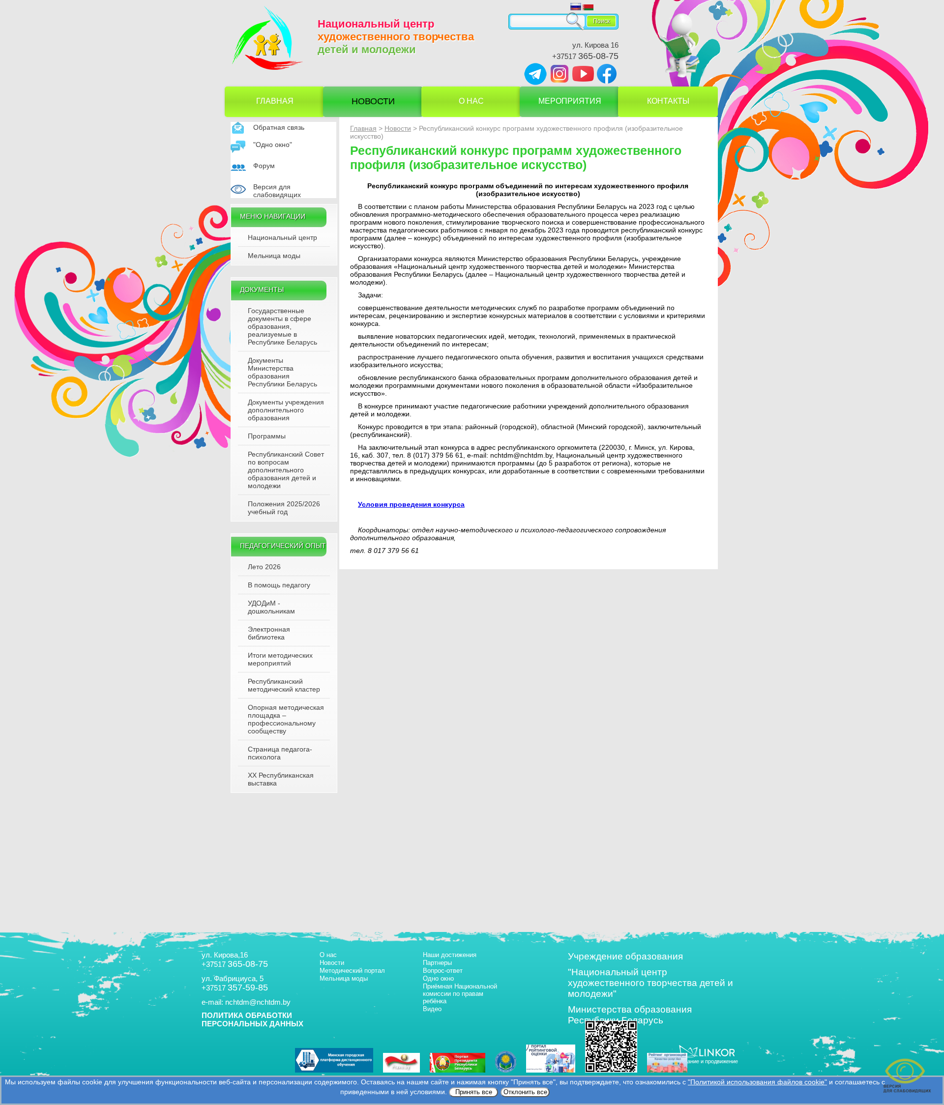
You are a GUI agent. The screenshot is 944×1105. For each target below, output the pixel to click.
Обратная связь (278, 127)
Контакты (668, 101)
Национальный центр (282, 237)
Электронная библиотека (269, 633)
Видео (432, 1009)
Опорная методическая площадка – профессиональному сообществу (286, 719)
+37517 (585, 56)
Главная (275, 101)
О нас (471, 101)
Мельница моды (274, 256)
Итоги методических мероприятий (280, 659)
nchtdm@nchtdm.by (258, 1002)
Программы (267, 436)
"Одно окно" (272, 144)
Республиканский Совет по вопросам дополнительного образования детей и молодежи (286, 470)
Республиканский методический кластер (284, 685)
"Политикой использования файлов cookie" (757, 1082)
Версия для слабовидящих (277, 191)
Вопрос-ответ (443, 970)
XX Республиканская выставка (281, 779)
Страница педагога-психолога (280, 753)
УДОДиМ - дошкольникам (271, 607)
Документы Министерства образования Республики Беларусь (282, 372)
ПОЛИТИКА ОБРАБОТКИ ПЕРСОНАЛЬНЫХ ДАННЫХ (252, 1019)
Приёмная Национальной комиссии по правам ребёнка (460, 994)
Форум (264, 166)
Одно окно (438, 978)
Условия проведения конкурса (411, 504)
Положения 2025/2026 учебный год (284, 508)
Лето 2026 (264, 567)
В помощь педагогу (279, 585)
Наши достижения (449, 955)
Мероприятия (569, 101)
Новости (373, 101)
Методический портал (352, 970)
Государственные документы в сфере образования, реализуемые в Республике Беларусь (282, 326)
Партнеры (437, 962)
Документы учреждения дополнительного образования (286, 410)
